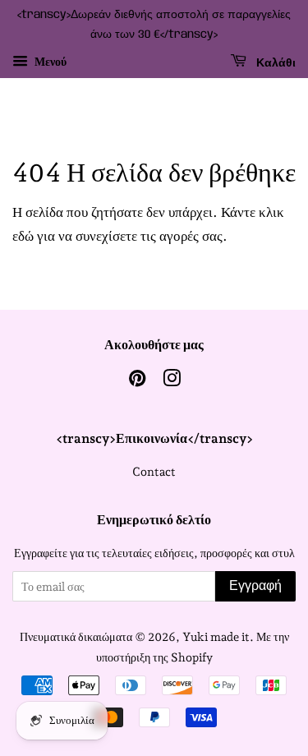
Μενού (49, 61)
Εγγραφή (255, 586)
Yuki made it (216, 636)
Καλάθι (274, 62)
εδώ (23, 236)
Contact (154, 471)
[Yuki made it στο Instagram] (172, 381)
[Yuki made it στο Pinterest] (137, 381)
